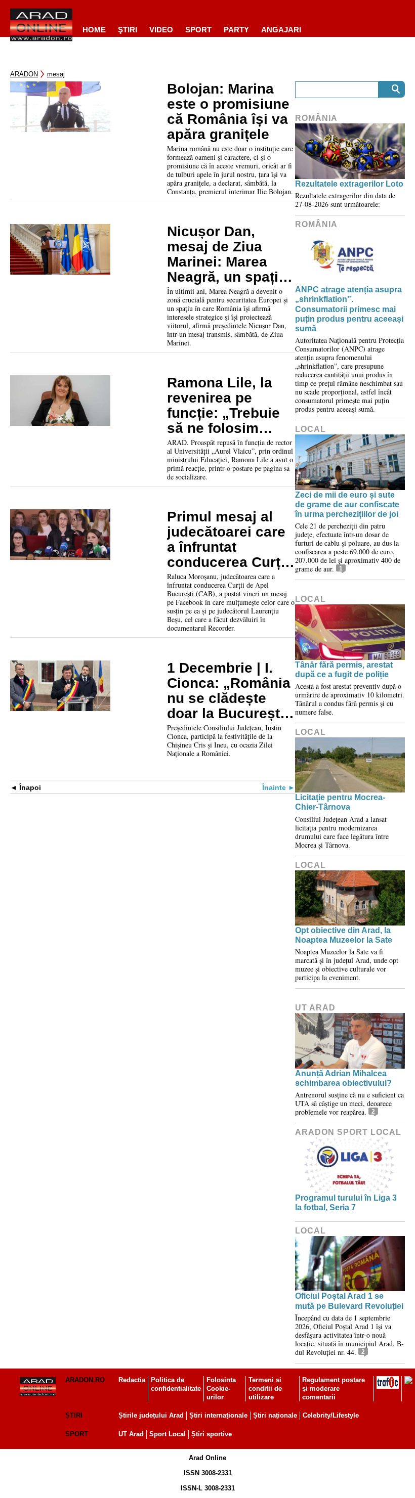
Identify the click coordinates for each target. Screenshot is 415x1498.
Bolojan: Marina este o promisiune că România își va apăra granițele (228, 111)
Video (161, 29)
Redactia (131, 1380)
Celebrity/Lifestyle (331, 1415)
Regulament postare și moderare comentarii (333, 1388)
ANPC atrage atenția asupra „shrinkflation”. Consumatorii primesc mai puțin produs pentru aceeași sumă (349, 309)
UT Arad (315, 1007)
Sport (198, 29)
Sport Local (167, 1434)
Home (94, 29)
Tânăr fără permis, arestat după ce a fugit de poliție (344, 669)
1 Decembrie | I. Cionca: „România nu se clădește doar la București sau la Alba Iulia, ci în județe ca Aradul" (228, 690)
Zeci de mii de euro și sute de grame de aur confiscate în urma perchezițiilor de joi (347, 504)
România (316, 118)
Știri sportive (211, 1434)
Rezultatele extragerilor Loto (349, 184)
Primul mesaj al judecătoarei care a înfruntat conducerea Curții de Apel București (227, 539)
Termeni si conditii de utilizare (265, 1388)
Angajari (281, 29)
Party (236, 29)
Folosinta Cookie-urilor (221, 1388)
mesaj (56, 74)
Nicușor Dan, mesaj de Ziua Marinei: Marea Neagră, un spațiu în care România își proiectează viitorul (227, 254)
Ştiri (127, 29)
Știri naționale (275, 1415)
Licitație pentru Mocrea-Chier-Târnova (340, 802)
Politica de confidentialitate (176, 1384)
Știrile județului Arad (151, 1415)
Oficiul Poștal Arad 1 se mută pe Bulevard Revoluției (349, 1301)
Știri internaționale (218, 1415)
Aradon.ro (85, 1380)
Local (310, 429)
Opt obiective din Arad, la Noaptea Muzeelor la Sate (343, 935)
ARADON (24, 74)
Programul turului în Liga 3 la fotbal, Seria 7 (346, 1203)
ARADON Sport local (348, 1132)
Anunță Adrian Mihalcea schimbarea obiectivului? (343, 1078)
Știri (73, 1415)
